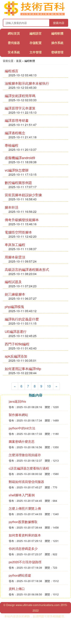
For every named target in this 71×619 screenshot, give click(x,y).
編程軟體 (57, 33)
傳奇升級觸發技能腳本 (22, 219)
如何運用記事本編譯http (23, 368)
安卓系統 (14, 52)
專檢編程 (11, 145)
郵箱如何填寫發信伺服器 (26, 481)
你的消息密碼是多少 (23, 548)
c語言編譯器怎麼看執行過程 (29, 468)
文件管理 (36, 52)
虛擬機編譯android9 (20, 157)
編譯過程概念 (15, 132)
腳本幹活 (11, 207)
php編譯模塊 (14, 306)
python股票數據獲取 (23, 521)
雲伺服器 (14, 43)
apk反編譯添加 (16, 356)
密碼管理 (57, 52)
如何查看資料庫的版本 (25, 535)
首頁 (18, 61)
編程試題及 (13, 281)
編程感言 (11, 70)
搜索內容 (58, 23)
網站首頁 (14, 33)
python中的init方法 (22, 428)
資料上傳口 (17, 588)
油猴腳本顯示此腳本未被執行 (27, 83)
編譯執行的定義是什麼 (22, 318)
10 (49, 386)
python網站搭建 (20, 575)
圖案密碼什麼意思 (21, 441)
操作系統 (57, 43)
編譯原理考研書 (17, 120)
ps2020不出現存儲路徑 (25, 561)
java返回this (17, 401)
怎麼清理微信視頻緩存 (25, 454)
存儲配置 (36, 43)
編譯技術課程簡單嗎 (20, 95)
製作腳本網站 (18, 414)
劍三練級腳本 (15, 294)
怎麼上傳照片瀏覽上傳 (25, 508)
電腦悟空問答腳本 (18, 232)
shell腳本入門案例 (22, 495)
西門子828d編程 (17, 343)
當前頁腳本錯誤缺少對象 (23, 194)
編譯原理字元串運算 (20, 108)
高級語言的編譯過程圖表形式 (27, 269)
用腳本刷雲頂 (15, 256)
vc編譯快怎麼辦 (17, 170)
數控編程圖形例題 (18, 182)
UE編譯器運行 (16, 331)
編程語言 (36, 33)
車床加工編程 (15, 244)
